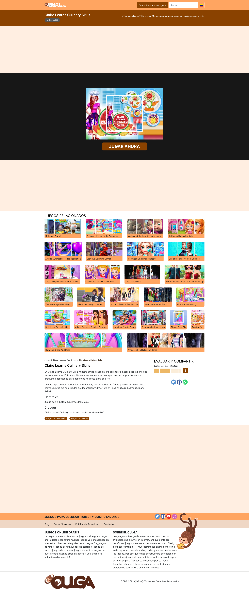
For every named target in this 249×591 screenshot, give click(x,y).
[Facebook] (179, 382)
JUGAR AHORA (124, 146)
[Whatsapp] (185, 382)
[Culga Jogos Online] (70, 581)
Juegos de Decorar (79, 418)
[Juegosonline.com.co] (55, 4)
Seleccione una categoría (152, 5)
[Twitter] (173, 382)
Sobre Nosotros (62, 524)
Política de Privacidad (87, 524)
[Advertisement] (124, 49)
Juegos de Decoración (56, 418)
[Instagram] (174, 516)
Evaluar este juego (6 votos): (166, 366)
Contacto (108, 524)
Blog (47, 524)
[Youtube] (168, 516)
